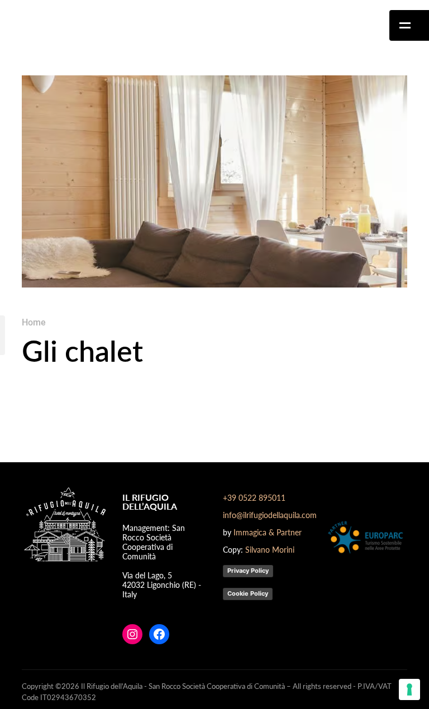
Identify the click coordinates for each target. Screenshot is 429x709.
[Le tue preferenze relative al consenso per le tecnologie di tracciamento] (409, 689)
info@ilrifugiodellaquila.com (270, 514)
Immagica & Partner (267, 532)
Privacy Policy (248, 570)
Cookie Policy (247, 593)
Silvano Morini (269, 549)
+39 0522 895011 (254, 497)
